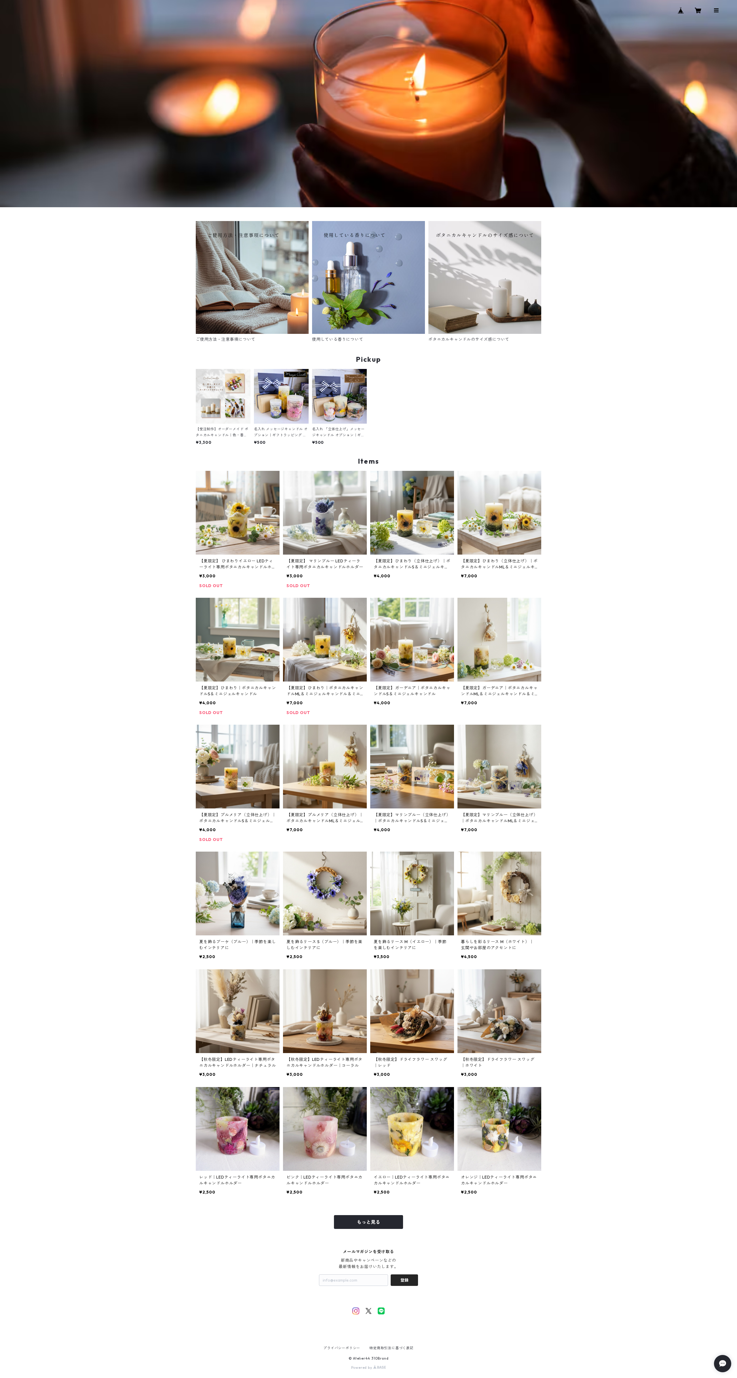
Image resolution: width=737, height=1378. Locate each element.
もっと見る (368, 1222)
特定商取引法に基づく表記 (391, 1348)
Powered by (362, 1367)
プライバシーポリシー (341, 1348)
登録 (404, 1280)
